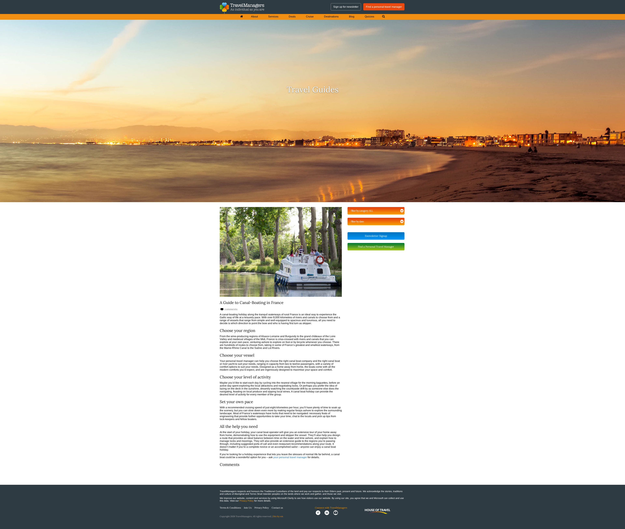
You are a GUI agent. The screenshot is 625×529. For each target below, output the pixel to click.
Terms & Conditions (230, 507)
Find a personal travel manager (384, 6)
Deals (292, 16)
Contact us (277, 507)
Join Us (247, 507)
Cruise (310, 16)
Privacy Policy (246, 500)
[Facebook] (319, 512)
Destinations (331, 16)
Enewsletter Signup (376, 235)
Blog (351, 16)
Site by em (278, 516)
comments (230, 309)
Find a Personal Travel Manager (376, 246)
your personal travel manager (290, 457)
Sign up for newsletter (345, 6)
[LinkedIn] (328, 512)
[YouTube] (337, 512)
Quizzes (369, 16)
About (254, 16)
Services (273, 16)
